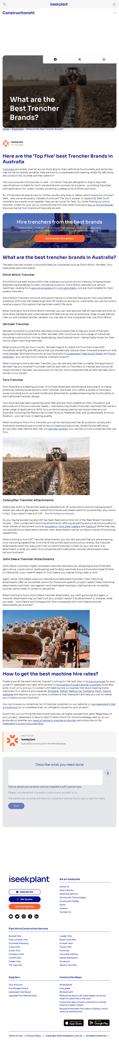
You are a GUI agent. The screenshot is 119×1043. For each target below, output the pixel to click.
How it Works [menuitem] (66, 890)
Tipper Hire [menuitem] (65, 947)
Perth (98, 691)
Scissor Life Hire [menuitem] (68, 965)
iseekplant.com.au (72, 1035)
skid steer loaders (69, 526)
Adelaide (8, 694)
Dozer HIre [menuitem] (14, 950)
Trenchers (9, 169)
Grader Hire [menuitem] (15, 961)
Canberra (88, 691)
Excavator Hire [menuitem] (16, 954)
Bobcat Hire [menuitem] (15, 936)
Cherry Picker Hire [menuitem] (18, 939)
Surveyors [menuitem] (64, 961)
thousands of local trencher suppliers (78, 684)
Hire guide (64, 988)
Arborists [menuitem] (64, 950)
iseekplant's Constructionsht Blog (23, 723)
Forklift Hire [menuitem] (15, 958)
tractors (91, 526)
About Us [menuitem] (64, 886)
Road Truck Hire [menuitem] (67, 939)
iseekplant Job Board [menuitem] (20, 992)
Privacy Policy (33, 1035)
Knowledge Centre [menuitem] (18, 988)
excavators (51, 526)
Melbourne (75, 691)
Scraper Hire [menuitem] (66, 943)
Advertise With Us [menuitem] (68, 894)
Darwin (107, 691)
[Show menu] (113, 4)
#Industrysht (66, 992)
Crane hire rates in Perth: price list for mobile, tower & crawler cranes (83, 1003)
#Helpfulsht (65, 984)
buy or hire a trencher (100, 204)
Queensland (73, 353)
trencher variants (58, 428)
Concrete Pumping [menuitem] (18, 943)
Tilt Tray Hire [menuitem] (15, 965)
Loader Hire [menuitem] (65, 936)
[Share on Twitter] (79, 59)
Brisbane (53, 691)
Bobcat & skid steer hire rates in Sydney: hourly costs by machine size (83, 1010)
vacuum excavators (42, 288)
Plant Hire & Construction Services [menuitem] (28, 928)
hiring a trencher (96, 681)
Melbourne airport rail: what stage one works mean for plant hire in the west (82, 997)
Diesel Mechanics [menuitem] (68, 958)
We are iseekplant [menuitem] (69, 879)
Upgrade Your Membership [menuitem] (23, 995)
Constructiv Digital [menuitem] (69, 901)
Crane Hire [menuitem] (14, 947)
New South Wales (92, 353)
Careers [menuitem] (63, 908)
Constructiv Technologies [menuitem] (72, 897)
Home (6, 129)
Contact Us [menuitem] (65, 912)
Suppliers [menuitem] (14, 977)
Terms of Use (15, 1035)
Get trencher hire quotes (59, 238)
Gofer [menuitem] (62, 904)
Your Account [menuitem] (15, 984)
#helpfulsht (18, 129)
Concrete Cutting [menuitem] (68, 954)
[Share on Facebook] (55, 59)
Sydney (64, 691)
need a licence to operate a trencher (55, 720)
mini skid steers (67, 288)
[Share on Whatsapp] (104, 59)
